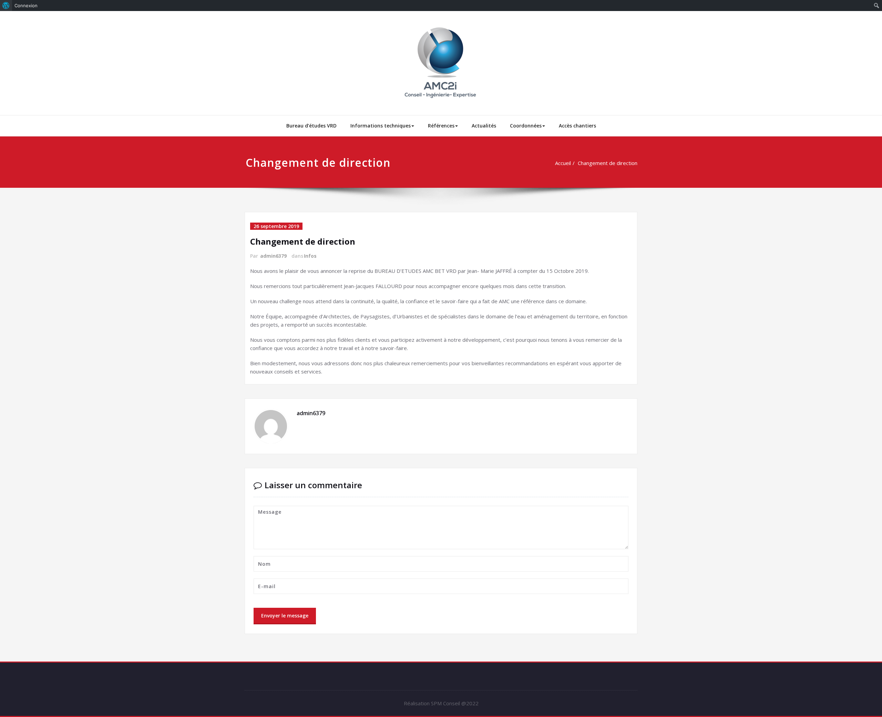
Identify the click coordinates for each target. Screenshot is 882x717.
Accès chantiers (577, 125)
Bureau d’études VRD (311, 125)
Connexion (26, 5)
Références (441, 125)
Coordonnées (526, 125)
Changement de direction (607, 163)
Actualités (484, 125)
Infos (310, 256)
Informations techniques (380, 125)
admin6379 (273, 256)
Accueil (563, 163)
